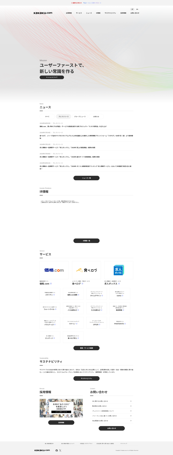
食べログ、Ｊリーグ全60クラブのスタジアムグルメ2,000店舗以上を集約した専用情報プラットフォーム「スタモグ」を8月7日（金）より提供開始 (86, 137)
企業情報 (69, 13)
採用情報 (123, 13)
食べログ (76, 283)
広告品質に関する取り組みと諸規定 (105, 443)
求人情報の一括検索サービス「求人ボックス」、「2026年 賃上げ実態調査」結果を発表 (67, 147)
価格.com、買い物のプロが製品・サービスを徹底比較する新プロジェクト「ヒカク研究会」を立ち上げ (73, 126)
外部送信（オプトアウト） (86, 443)
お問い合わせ (135, 13)
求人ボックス (110, 283)
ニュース (89, 13)
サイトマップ (124, 443)
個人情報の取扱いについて (67, 443)
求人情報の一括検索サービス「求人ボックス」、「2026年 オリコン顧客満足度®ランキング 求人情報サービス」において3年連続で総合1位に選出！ (85, 167)
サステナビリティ (110, 13)
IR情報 (98, 13)
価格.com (44, 283)
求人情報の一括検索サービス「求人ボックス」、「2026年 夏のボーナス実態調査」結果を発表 (70, 157)
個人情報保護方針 (49, 443)
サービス (79, 13)
